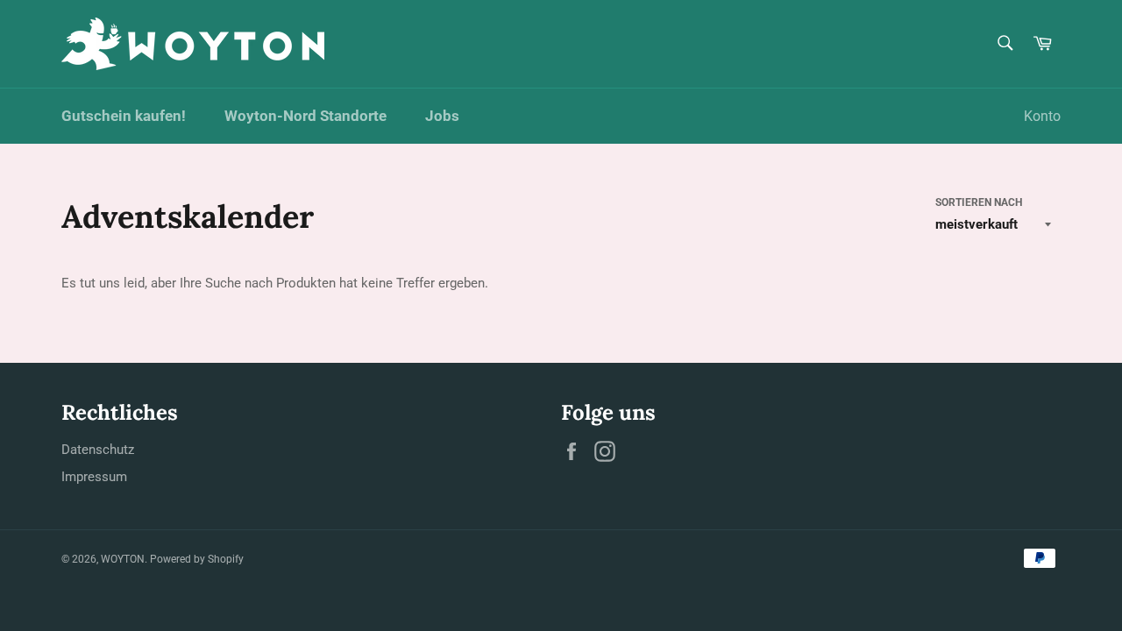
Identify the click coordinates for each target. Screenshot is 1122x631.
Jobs (442, 115)
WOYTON (123, 559)
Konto (1042, 116)
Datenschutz (97, 449)
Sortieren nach (978, 202)
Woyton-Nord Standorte (305, 115)
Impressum (94, 477)
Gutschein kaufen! (123, 115)
